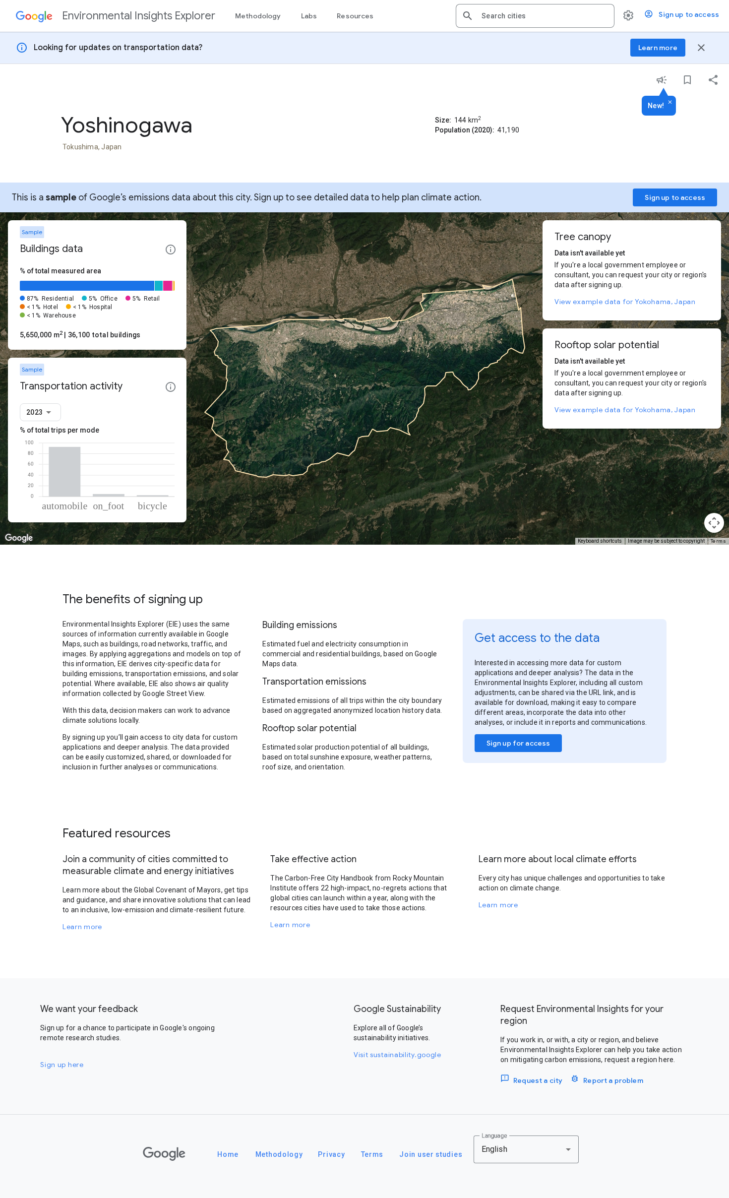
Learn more (82, 926)
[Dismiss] (670, 102)
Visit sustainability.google (397, 1054)
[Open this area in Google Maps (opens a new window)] (18, 538)
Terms (719, 541)
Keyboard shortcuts (600, 541)
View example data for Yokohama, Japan (625, 301)
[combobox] (544, 16)
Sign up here (61, 1064)
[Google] (164, 1154)
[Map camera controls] (714, 523)
